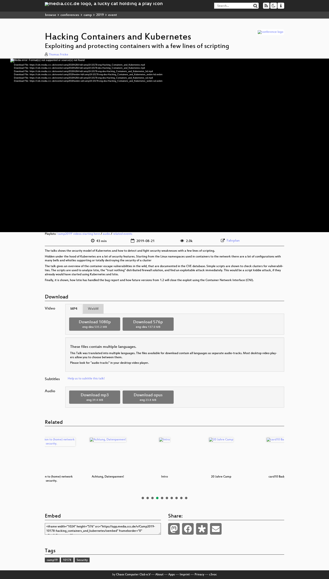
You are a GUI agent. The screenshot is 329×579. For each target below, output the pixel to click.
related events (122, 234)
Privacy (199, 574)
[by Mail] (216, 529)
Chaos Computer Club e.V (133, 574)
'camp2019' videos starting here (78, 234)
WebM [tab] (93, 309)
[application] (164, 145)
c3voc (213, 574)
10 (186, 498)
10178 (67, 560)
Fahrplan (233, 241)
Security (82, 560)
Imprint (185, 574)
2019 (100, 15)
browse (50, 15)
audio (106, 234)
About (159, 574)
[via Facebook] (188, 529)
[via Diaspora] (202, 529)
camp (88, 15)
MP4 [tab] (73, 309)
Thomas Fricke (58, 54)
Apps (171, 574)
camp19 (52, 560)
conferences (69, 15)
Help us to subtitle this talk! (86, 378)
